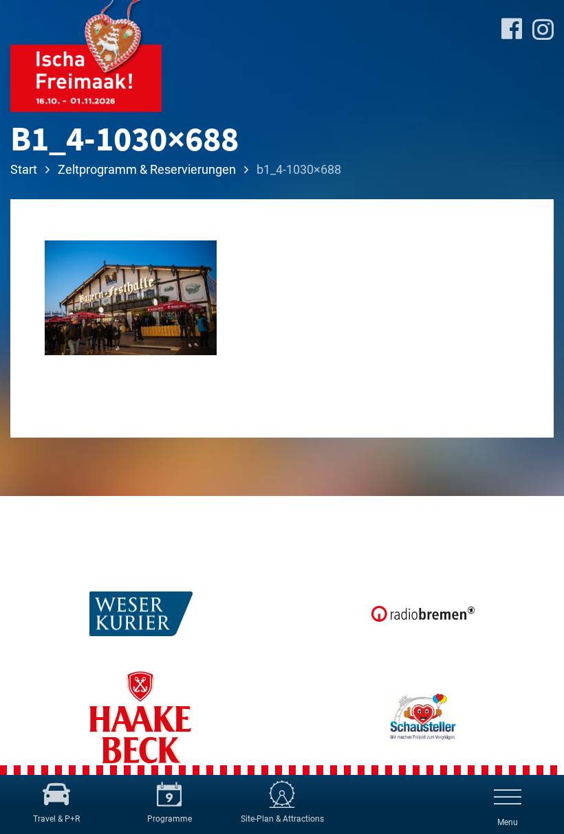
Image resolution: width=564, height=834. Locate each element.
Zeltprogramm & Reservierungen (147, 169)
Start (23, 169)
